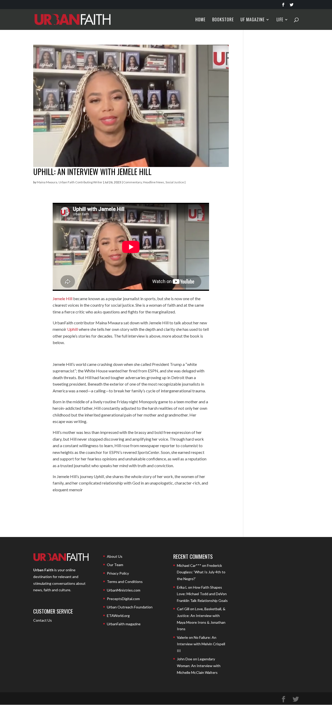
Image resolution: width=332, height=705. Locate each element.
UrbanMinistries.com (123, 590)
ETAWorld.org (118, 615)
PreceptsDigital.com (123, 598)
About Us (114, 556)
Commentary (132, 182)
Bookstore (223, 20)
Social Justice (174, 182)
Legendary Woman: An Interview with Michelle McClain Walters (198, 665)
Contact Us (42, 620)
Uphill (72, 329)
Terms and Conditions (125, 581)
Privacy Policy (118, 573)
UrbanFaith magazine (124, 624)
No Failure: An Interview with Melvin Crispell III (201, 644)
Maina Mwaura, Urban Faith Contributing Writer (69, 182)
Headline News (153, 182)
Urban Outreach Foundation (130, 607)
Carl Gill (183, 609)
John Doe (184, 659)
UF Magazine (252, 20)
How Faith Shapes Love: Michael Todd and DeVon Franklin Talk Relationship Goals (202, 594)
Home (200, 20)
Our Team (115, 564)
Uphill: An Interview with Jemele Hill (92, 171)
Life (279, 20)
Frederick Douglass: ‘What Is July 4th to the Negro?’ (201, 572)
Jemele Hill (62, 298)
